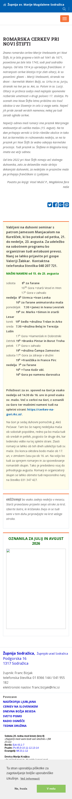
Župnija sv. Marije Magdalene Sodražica (36, 4)
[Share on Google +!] (61, 206)
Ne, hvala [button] (21, 788)
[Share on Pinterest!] (66, 206)
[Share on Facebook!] (55, 206)
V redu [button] (51, 788)
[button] (64, 8)
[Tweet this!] (49, 206)
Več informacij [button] (30, 778)
